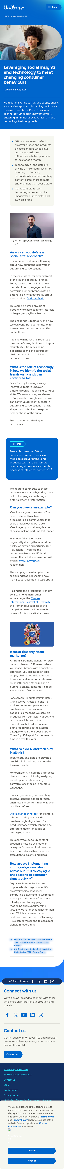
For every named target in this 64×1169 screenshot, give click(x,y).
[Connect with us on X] (15, 1015)
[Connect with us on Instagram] (41, 1015)
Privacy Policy (20, 1120)
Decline (32, 1151)
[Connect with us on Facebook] (7, 1015)
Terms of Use (47, 1117)
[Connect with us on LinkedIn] (32, 1015)
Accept (32, 1161)
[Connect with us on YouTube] (24, 1015)
